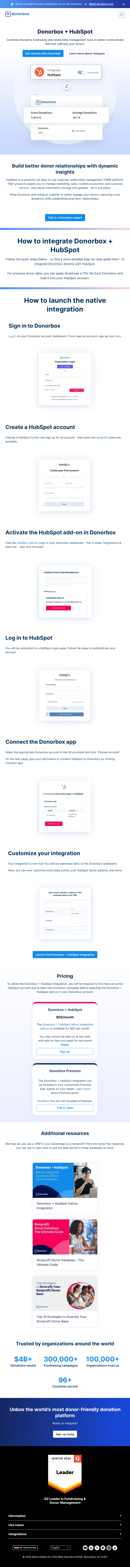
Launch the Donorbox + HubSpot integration (65, 954)
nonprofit (102, 437)
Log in (13, 336)
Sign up (65, 1051)
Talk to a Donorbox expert (65, 217)
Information (17, 1516)
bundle (35, 437)
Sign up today (65, 1434)
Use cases (16, 1525)
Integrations (17, 1534)
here (118, 336)
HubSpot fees (46, 1101)
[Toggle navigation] (121, 14)
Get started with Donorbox (43, 53)
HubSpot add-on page (31, 542)
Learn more (82, 1088)
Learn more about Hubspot (87, 53)
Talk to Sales (65, 1108)
